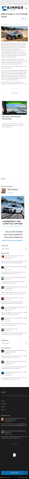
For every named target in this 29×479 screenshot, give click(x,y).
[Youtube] (10, 1)
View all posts (11, 192)
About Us (25, 3)
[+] (14, 108)
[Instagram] (13, 1)
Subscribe (15, 3)
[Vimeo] (7, 1)
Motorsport (20, 24)
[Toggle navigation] (26, 8)
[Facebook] (5, 1)
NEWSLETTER (14, 472)
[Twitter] (2, 1)
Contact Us (25, 18)
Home (10, 3)
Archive (20, 3)
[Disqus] (14, 151)
